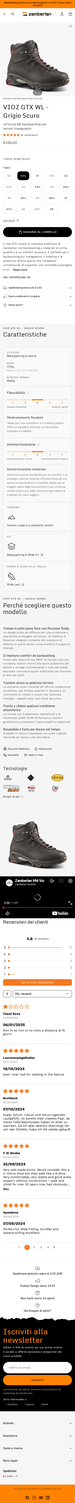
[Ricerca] (12, 14)
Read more (20, 269)
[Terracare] (13, 777)
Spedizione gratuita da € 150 (25, 287)
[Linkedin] (47, 1497)
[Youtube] (41, 1497)
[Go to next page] (55, 1247)
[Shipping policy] (37, 1270)
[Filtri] (7, 993)
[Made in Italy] (62, 788)
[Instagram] (34, 1497)
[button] (12, 135)
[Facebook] (27, 1497)
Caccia (30, 1404)
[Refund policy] (37, 1295)
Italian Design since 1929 (37, 1286)
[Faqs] (37, 1307)
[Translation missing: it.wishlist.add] (70, 26)
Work (45, 1404)
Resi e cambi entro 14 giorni (24, 296)
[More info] (28, 392)
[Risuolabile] (37, 788)
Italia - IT (12, 1476)
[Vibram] (62, 777)
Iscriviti (37, 1380)
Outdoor (13, 1404)
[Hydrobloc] (13, 788)
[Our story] (37, 1283)
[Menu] (4, 14)
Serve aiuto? (15, 305)
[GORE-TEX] (37, 777)
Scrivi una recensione (37, 982)
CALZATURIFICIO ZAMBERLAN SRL (42, 1488)
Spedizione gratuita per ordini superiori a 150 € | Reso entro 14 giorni (37, 4)
